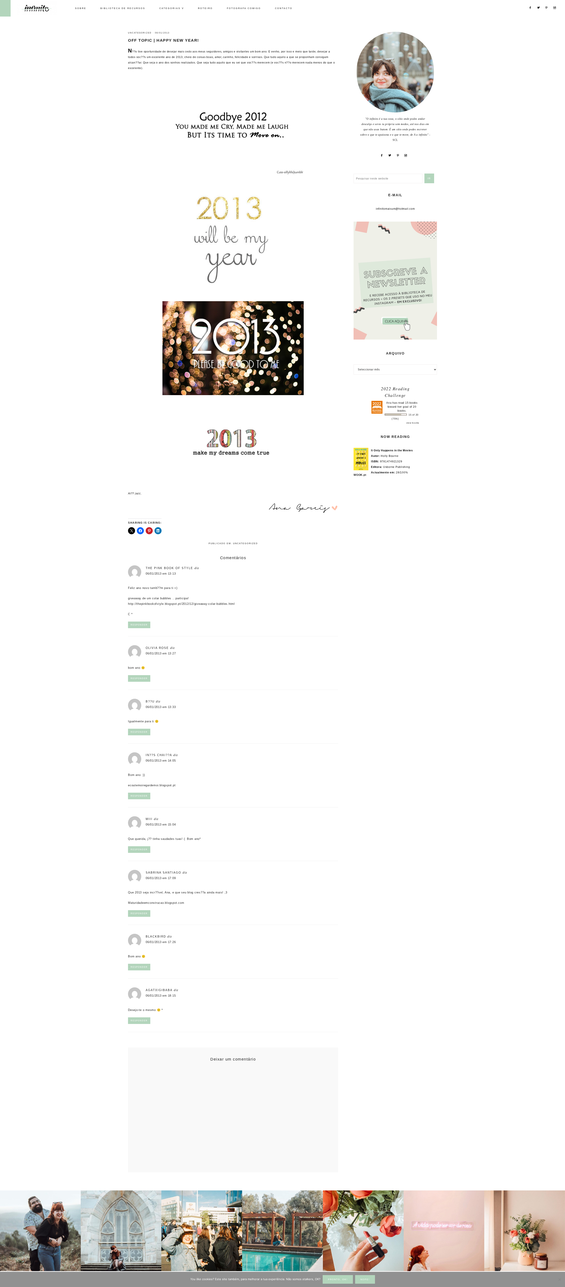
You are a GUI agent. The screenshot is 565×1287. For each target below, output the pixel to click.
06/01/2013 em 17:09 (161, 878)
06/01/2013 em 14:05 (161, 760)
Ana (389, 402)
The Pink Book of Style (169, 568)
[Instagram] (407, 155)
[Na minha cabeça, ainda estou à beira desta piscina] (282, 1230)
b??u (150, 701)
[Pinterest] (399, 155)
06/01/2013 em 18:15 (161, 995)
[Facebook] (383, 155)
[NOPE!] (559, 1279)
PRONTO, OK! (338, 1279)
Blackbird (156, 936)
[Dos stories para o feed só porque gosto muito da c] (363, 1230)
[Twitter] (391, 155)
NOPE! (365, 1279)
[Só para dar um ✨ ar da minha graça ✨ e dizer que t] (444, 1230)
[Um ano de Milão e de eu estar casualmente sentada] (121, 1230)
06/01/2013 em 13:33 (161, 707)
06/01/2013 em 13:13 (161, 573)
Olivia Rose (157, 648)
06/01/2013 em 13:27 (161, 653)
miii (149, 819)
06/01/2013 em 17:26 (161, 942)
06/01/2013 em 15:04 (161, 824)
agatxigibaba (159, 990)
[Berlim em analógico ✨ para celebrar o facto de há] (201, 1230)
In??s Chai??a (159, 755)
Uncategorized (140, 33)
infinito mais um (41, 8)
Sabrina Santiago (163, 872)
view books (412, 423)
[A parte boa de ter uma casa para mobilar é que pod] (524, 1230)
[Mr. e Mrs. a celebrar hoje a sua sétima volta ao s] (40, 1230)
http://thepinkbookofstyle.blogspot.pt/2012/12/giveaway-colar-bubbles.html (181, 603)
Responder (139, 625)
